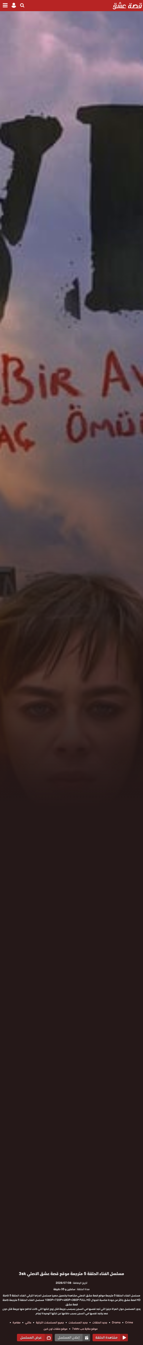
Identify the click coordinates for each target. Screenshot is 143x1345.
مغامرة (16, 1322)
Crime (129, 1322)
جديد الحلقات (99, 1322)
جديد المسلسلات (78, 1322)
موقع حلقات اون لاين (55, 1329)
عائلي (28, 1322)
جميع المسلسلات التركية (50, 1322)
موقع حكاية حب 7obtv (85, 1329)
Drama (116, 1322)
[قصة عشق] (127, 5)
